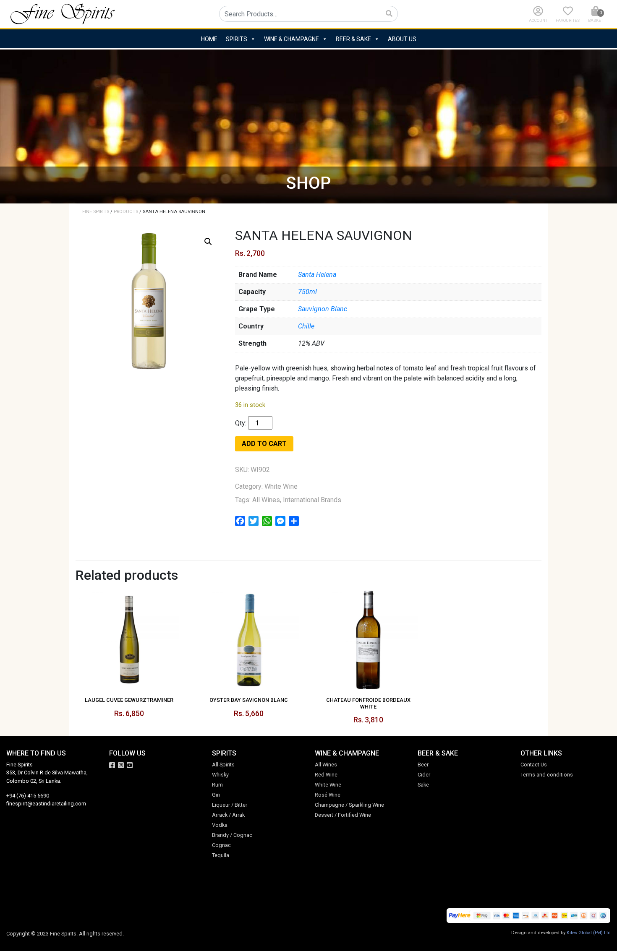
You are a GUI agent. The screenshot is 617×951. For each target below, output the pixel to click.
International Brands (312, 500)
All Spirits (223, 764)
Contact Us (533, 764)
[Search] (389, 14)
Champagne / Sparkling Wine (349, 805)
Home (209, 39)
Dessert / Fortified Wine (343, 815)
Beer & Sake (353, 39)
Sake (423, 785)
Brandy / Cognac (232, 835)
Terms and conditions (546, 774)
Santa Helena (317, 275)
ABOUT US (402, 39)
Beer (423, 764)
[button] (208, 241)
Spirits (236, 39)
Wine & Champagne (291, 39)
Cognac (221, 845)
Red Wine (326, 774)
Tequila (220, 855)
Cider (424, 774)
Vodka (219, 825)
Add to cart (264, 444)
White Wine (281, 486)
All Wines (266, 500)
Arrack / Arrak (228, 815)
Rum (217, 785)
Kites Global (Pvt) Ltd (589, 932)
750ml (307, 292)
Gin (216, 795)
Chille (306, 326)
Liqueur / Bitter (229, 805)
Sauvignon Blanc (322, 309)
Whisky (220, 774)
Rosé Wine (327, 795)
